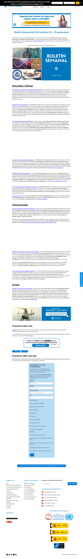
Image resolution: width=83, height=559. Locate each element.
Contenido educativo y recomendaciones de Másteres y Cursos (41, 439)
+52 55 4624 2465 (48, 497)
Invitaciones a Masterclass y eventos (37, 435)
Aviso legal (8, 505)
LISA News (8, 491)
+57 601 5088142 (48, 500)
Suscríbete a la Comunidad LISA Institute (52, 480)
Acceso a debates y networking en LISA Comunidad (40, 450)
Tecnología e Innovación (35, 422)
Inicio (7, 483)
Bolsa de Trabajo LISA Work (12, 489)
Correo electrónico (34, 390)
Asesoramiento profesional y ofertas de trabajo (39, 447)
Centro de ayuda (10, 493)
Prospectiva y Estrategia (35, 419)
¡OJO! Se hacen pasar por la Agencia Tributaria (23, 271)
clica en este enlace (58, 167)
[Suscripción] (41, 343)
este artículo (56, 181)
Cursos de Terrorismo (28, 494)
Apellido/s (32, 385)
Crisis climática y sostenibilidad (36, 429)
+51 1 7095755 (47, 505)
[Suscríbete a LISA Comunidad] (41, 20)
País (31, 395)
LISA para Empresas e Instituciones (14, 487)
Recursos (43, 7)
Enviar (32, 454)
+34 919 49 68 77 (48, 492)
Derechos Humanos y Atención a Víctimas (38, 426)
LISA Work (36, 7)
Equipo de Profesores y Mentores (13, 485)
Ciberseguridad (33, 413)
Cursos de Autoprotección (30, 496)
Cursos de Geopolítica (29, 493)
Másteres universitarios (29, 483)
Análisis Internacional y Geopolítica (37, 406)
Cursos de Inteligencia (29, 489)
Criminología (32, 416)
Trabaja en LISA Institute (11, 494)
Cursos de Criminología (29, 498)
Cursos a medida (27, 487)
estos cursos (63, 181)
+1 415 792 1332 (48, 494)
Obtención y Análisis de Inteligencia (37, 403)
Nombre (32, 381)
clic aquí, (63, 263)
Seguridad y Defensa (34, 409)
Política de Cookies (10, 503)
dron (21, 130)
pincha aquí (44, 199)
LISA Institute (67, 554)
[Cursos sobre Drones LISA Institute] (41, 314)
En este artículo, (16, 195)
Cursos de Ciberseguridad (29, 491)
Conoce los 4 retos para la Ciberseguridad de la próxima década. (41, 222)
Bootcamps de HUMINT (29, 485)
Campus (48, 7)
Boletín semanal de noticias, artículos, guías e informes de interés (41, 443)
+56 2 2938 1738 (48, 503)
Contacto (8, 507)
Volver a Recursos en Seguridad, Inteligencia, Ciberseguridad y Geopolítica (42, 465)
